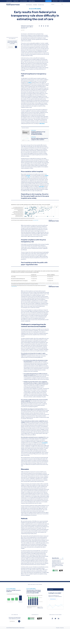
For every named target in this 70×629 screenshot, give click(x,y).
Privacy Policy (58, 627)
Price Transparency (29, 4)
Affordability (35, 4)
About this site (55, 558)
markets (46, 175)
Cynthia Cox (28, 26)
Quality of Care (16, 1)
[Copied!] (46, 26)
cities (28, 176)
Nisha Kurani (24, 25)
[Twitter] (30, 26)
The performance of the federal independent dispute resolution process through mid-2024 (33, 591)
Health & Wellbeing (32, 1)
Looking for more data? (54, 593)
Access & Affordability (23, 1)
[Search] (62, 4)
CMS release (42, 123)
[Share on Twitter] (41, 26)
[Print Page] (48, 26)
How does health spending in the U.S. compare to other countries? (39, 139)
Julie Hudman (23, 26)
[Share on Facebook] (39, 26)
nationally (28, 175)
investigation (45, 442)
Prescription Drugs (41, 4)
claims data (41, 186)
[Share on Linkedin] (43, 26)
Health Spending (9, 1)
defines (29, 82)
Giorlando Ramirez (30, 25)
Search (52, 4)
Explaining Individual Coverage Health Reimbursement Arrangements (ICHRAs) (38, 133)
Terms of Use (62, 627)
